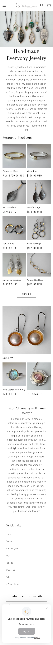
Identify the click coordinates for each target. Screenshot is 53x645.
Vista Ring (32, 171)
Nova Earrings (34, 243)
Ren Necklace (9, 207)
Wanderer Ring (10, 171)
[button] (4, 5)
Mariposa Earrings (12, 280)
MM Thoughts (12, 548)
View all (26, 293)
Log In (8, 534)
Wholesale (10, 569)
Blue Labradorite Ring (14, 389)
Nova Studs (8, 243)
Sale (8, 577)
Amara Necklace (35, 280)
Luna (6, 357)
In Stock (32, 394)
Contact (9, 541)
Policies (9, 562)
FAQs (8, 555)
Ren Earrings (33, 207)
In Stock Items (12, 584)
